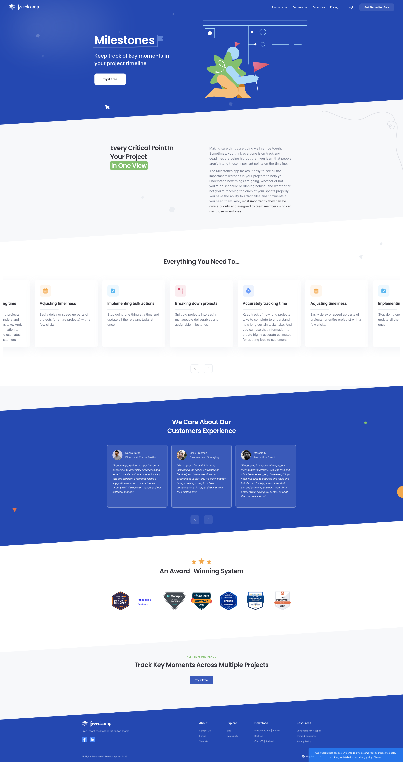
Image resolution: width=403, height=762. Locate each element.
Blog (229, 730)
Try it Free (110, 79)
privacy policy (365, 757)
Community (232, 736)
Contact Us (205, 730)
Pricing (334, 7)
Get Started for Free (376, 7)
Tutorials (203, 741)
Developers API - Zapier (309, 730)
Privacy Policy (304, 741)
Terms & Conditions (306, 736)
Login (351, 7)
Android (276, 730)
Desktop (258, 736)
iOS (268, 730)
